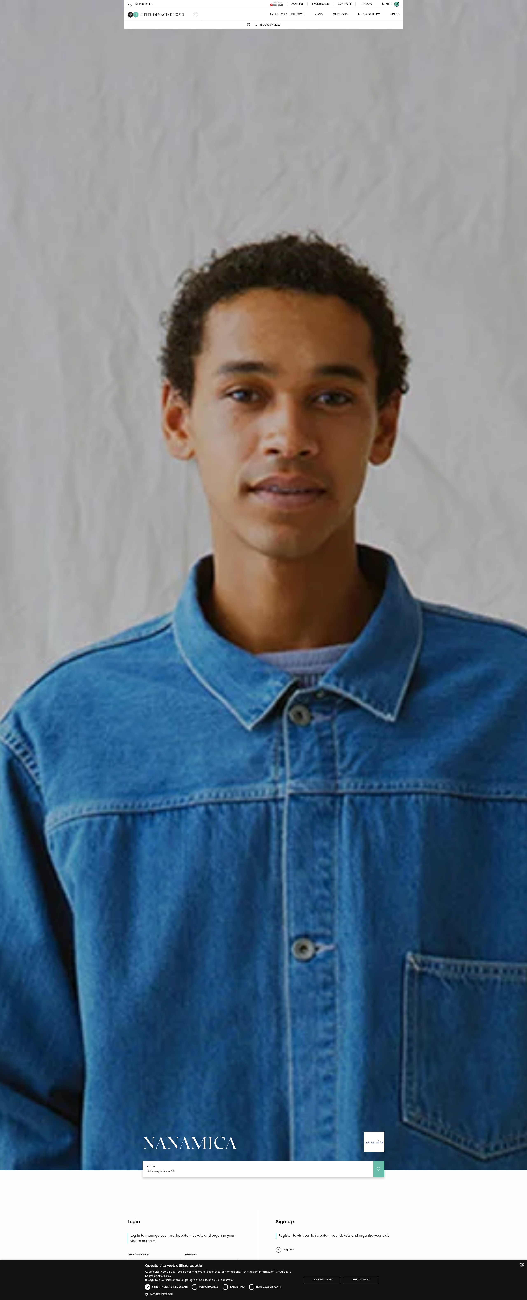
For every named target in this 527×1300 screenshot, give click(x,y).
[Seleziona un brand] (195, 14)
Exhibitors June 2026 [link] (287, 14)
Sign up (289, 1250)
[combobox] (522, 1265)
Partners (297, 4)
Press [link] (395, 14)
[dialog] (263, 1280)
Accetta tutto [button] (322, 1280)
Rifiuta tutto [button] (361, 1280)
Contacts (344, 4)
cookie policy (162, 1276)
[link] (388, 4)
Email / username (138, 1254)
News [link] (318, 14)
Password (190, 1254)
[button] (221, 1294)
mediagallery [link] (369, 14)
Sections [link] (340, 14)
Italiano (367, 4)
